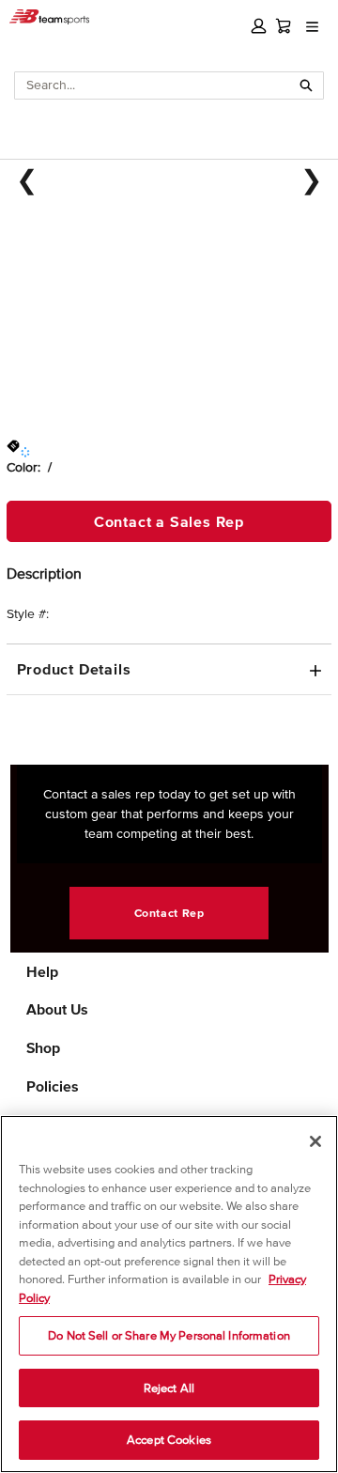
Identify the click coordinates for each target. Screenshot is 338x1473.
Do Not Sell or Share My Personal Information (169, 1335)
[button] (259, 26)
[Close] (315, 1141)
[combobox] (152, 85)
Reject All (169, 1388)
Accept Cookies (169, 1440)
